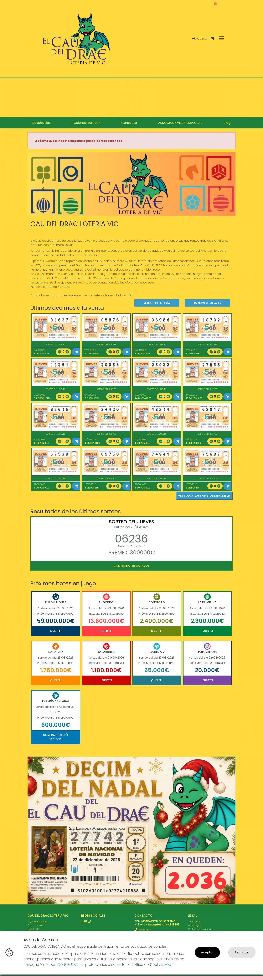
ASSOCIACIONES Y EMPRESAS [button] (180, 122)
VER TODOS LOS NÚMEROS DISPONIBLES (204, 496)
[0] (214, 38)
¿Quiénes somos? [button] (86, 122)
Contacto (33, 820)
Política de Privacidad (200, 816)
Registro (32, 838)
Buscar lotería (158, 303)
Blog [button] (227, 122)
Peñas (31, 831)
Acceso (201, 38)
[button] (43, 189)
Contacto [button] (129, 122)
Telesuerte (193, 809)
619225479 (143, 828)
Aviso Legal (194, 813)
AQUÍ (168, 964)
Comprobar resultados (131, 566)
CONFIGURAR (67, 964)
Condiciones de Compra (202, 824)
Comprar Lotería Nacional (56, 737)
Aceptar (207, 952)
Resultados (34, 816)
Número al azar (209, 303)
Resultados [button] (41, 122)
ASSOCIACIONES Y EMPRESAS (43, 827)
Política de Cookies (198, 820)
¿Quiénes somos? (38, 809)
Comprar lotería (37, 813)
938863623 (144, 817)
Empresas (33, 824)
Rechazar (242, 952)
